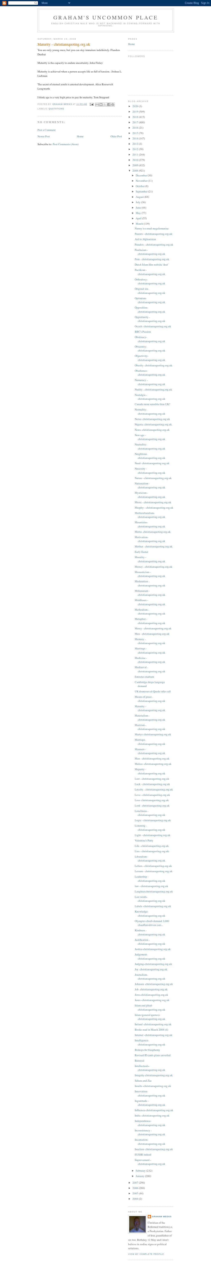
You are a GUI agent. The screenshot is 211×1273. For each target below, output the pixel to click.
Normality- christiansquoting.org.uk (150, 411)
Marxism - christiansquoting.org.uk (150, 727)
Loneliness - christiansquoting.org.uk (150, 813)
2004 (135, 1199)
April (139, 218)
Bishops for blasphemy (147, 1050)
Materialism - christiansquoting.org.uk (150, 717)
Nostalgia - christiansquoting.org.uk (150, 397)
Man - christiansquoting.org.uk (152, 758)
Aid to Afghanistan (145, 239)
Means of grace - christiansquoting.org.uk (150, 699)
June (139, 207)
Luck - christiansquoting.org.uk (152, 784)
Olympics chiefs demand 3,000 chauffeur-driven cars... (152, 923)
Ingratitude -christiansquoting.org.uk (150, 1103)
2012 (135, 149)
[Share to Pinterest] (113, 104)
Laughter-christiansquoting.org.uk (154, 891)
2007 (135, 1182)
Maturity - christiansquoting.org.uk (150, 708)
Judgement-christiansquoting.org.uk (150, 956)
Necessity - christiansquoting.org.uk (150, 471)
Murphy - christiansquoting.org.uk (154, 507)
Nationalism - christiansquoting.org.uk (150, 485)
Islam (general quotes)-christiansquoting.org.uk (150, 1017)
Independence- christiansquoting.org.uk (150, 1123)
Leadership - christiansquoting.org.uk (150, 879)
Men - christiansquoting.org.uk (152, 634)
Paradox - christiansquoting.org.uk (154, 244)
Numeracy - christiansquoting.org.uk (150, 382)
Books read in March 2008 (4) (151, 1029)
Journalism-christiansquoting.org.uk (150, 977)
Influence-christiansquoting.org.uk (154, 1110)
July (138, 202)
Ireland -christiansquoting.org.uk (153, 1024)
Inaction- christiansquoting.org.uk (154, 1149)
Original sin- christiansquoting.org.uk (150, 291)
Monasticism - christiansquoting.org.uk (150, 574)
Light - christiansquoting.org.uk (152, 835)
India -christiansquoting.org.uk (152, 1115)
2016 (135, 127)
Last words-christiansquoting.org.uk (150, 899)
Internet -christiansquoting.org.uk (153, 1035)
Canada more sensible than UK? (152, 404)
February (141, 1170)
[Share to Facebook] (109, 104)
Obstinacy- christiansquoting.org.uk (150, 339)
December (142, 175)
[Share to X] (105, 104)
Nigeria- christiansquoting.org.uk (153, 424)
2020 (135, 106)
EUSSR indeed (143, 1154)
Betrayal (139, 1060)
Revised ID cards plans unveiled (153, 1055)
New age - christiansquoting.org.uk (150, 437)
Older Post (116, 136)
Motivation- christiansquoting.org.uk (150, 539)
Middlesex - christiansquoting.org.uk (150, 602)
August (140, 197)
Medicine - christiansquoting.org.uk (150, 660)
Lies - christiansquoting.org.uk (152, 851)
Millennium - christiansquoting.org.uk (150, 593)
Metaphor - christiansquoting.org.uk (150, 621)
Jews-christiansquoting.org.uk (151, 995)
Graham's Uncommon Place (105, 17)
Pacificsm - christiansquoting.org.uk (150, 272)
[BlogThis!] (101, 104)
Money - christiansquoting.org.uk (153, 566)
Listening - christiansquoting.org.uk (150, 828)
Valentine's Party (144, 840)
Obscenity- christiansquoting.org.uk (150, 348)
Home (80, 136)
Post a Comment (47, 130)
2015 (135, 133)
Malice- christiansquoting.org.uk (153, 764)
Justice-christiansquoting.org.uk (153, 949)
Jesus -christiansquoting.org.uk (152, 1000)
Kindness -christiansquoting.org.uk (150, 932)
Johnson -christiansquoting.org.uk (154, 984)
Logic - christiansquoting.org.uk (153, 820)
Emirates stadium (144, 677)
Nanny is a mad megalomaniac (152, 228)
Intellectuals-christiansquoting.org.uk (150, 1068)
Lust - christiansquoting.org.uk (152, 779)
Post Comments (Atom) (66, 144)
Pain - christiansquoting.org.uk (152, 259)
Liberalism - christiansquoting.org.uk (150, 859)
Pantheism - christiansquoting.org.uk (150, 252)
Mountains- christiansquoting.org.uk (150, 524)
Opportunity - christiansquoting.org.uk (150, 319)
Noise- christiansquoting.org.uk (152, 419)
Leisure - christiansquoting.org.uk (153, 871)
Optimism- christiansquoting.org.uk (150, 300)
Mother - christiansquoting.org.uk (153, 546)
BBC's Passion (143, 331)
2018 (135, 117)
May (139, 213)
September (142, 191)
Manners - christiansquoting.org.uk (150, 751)
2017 (135, 122)
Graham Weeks (162, 1216)
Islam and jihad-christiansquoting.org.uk (150, 1007)
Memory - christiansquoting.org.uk (150, 641)
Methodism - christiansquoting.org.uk (150, 612)
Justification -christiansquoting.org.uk (150, 942)
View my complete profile (146, 1254)
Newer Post (44, 136)
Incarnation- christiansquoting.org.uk (150, 1142)
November (142, 181)
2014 (135, 138)
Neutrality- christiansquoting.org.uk (150, 446)
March (140, 223)
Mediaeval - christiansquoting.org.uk (150, 669)
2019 (135, 111)
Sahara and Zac (143, 1080)
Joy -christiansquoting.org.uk (151, 969)
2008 (135, 170)
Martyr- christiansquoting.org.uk (153, 734)
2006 (135, 1188)
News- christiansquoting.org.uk (152, 430)
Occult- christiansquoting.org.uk (153, 326)
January (140, 1176)
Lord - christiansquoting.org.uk (152, 805)
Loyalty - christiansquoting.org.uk (154, 789)
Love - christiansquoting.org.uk (152, 795)
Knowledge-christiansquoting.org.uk (150, 913)
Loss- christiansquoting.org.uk (152, 800)
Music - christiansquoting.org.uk (153, 502)
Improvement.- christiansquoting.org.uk (150, 1162)
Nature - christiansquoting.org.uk (153, 478)
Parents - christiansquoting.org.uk (153, 234)
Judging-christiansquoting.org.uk (153, 964)
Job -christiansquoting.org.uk (151, 989)
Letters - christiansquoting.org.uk (153, 866)
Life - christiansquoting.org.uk (152, 846)
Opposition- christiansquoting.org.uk (150, 309)
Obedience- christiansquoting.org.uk (150, 373)
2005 (135, 1193)
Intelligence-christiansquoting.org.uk (150, 1042)
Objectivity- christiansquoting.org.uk (150, 358)
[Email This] (97, 104)
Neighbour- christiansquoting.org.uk (150, 456)
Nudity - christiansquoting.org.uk (153, 389)
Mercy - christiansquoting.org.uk (153, 628)
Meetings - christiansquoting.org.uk (150, 650)
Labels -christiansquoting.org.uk (153, 906)
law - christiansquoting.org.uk (151, 886)
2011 (135, 154)
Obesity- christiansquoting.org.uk (153, 365)
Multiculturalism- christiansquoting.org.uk (150, 515)
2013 (135, 144)
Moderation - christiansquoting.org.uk (150, 583)
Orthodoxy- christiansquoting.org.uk (150, 281)
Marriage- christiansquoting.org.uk (150, 742)
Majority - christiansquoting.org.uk (150, 771)
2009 (135, 165)
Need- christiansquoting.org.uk (152, 463)
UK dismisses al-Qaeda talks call (153, 691)
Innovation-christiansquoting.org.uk (150, 1093)
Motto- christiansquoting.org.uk (153, 532)
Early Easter (141, 552)
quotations (56, 109)
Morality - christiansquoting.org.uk (150, 559)
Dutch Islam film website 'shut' (151, 264)
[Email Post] (91, 104)
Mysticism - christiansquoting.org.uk (150, 495)
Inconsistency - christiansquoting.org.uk (150, 1132)
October (140, 186)
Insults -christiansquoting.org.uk (153, 1086)
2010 (135, 160)
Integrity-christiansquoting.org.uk (154, 1075)
